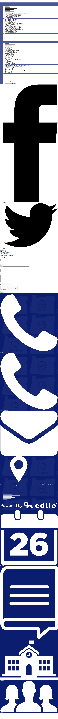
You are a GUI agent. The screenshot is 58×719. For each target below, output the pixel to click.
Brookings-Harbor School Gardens (11, 31)
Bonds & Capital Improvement (10, 40)
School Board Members (9, 35)
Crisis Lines (7, 43)
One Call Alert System (9, 17)
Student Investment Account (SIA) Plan (14, 15)
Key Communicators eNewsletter (11, 8)
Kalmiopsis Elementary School (10, 22)
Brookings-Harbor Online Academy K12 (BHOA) (14, 23)
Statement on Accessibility (7, 496)
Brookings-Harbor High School (10, 20)
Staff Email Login (8, 81)
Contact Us (7, 6)
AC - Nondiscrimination (7, 498)
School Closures (8, 57)
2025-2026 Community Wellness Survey (12, 16)
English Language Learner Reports (13, 28)
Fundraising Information (9, 55)
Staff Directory (7, 7)
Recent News (7, 10)
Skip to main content (4, 0)
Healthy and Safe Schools (9, 71)
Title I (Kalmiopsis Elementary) (10, 32)
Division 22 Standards (9, 69)
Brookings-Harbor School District (11, 19)
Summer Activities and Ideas (10, 44)
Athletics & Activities (9, 53)
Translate (8, 252)
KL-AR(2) (5, 493)
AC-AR (4, 487)
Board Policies (7, 37)
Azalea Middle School (9, 21)
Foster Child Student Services (10, 30)
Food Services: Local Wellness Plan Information (13, 24)
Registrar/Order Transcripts (10, 63)
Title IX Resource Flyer (9, 62)
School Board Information (9, 34)
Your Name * (2, 257)
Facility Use (7, 60)
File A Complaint (8, 61)
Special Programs (8, 25)
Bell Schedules (7, 48)
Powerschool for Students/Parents (11, 52)
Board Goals (7, 38)
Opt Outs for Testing (8, 58)
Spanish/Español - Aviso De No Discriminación (11, 495)
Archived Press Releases (9, 9)
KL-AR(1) (5, 492)
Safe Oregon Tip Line (9, 56)
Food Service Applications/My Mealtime (12, 50)
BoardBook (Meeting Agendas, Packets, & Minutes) (14, 36)
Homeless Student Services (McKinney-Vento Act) (14, 29)
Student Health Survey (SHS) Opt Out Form (13, 59)
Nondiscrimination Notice (7, 494)
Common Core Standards (9, 68)
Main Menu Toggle (3, 2)
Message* (2, 273)
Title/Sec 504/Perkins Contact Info (9, 497)
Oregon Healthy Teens (9, 72)
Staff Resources (8, 74)
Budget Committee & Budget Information (12, 39)
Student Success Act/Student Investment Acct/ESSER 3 (15, 66)
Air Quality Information (9, 76)
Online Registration (8, 45)
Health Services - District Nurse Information (13, 26)
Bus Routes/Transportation (9, 51)
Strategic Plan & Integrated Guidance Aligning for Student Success (17, 13)
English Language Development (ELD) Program (13, 27)
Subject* (2, 268)
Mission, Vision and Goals (9, 11)
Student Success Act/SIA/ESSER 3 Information (13, 14)
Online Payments (8, 46)
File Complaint (5, 486)
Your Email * (2, 263)
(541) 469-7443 (6, 352)
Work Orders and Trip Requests (10, 83)
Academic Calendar (8, 47)
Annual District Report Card (10, 67)
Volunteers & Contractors (9, 54)
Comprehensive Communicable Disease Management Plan (15, 70)
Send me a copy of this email (7, 284)
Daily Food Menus (8, 49)
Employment (7, 12)
